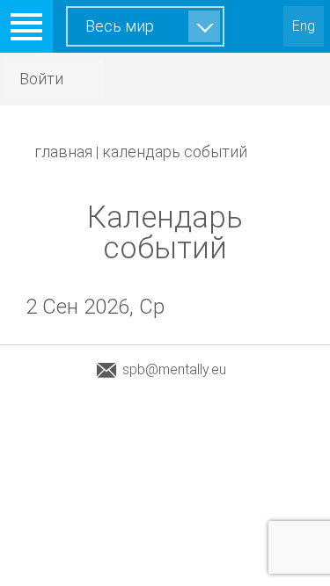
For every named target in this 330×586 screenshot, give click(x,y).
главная (63, 151)
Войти (41, 78)
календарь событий (174, 151)
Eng (303, 26)
